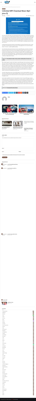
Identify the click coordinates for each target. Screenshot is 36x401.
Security (4, 361)
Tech (3, 315)
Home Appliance (5, 376)
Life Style (4, 323)
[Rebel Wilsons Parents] (4, 303)
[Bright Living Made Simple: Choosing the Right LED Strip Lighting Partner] (18, 123)
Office (3, 379)
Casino (3, 358)
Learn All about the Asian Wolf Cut (12, 168)
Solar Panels (4, 375)
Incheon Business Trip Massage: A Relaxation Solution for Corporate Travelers (28, 129)
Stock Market (4, 390)
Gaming (4, 322)
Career (3, 387)
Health (3, 316)
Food (3, 350)
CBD (3, 368)
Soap (3, 393)
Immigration (4, 382)
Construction (4, 343)
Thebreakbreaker (5, 311)
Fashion (4, 326)
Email (3, 151)
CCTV (3, 386)
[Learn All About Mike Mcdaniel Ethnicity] (4, 165)
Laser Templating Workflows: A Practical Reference (6, 127)
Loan (3, 341)
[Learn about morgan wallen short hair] (4, 266)
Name (3, 148)
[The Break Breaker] (7, 2)
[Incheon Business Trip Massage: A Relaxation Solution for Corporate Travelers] (29, 124)
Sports (3, 340)
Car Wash (4, 355)
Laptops (4, 333)
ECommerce (4, 369)
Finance (4, 348)
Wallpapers (4, 312)
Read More (5, 42)
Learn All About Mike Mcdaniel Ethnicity (13, 164)
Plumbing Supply (5, 373)
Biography (4, 330)
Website (20, 151)
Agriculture (4, 365)
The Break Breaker (15, 399)
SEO (3, 354)
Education (4, 336)
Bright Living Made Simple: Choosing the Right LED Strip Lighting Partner (18, 127)
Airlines (4, 383)
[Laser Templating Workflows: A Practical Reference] (7, 123)
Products (4, 362)
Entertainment (5, 329)
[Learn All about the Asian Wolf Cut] (4, 200)
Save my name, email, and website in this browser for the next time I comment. (14, 154)
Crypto (3, 351)
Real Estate (4, 347)
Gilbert (4, 15)
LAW (3, 337)
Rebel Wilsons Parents (10, 302)
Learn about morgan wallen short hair (12, 234)
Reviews (4, 372)
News (3, 319)
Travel (3, 344)
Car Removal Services (6, 380)
